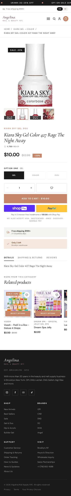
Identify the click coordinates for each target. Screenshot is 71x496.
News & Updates (11, 466)
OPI (39, 409)
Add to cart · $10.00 (35, 198)
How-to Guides (11, 462)
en (60, 9)
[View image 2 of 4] (22, 114)
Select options (18, 313)
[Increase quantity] (31, 187)
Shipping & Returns (30, 257)
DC (38, 423)
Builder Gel (9, 432)
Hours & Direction (45, 452)
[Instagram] (7, 392)
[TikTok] (32, 392)
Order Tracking (11, 457)
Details (9, 257)
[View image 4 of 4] (48, 114)
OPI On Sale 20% (52, 3)
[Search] (54, 18)
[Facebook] (15, 392)
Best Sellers (9, 414)
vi (65, 9)
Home (7, 29)
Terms (16, 489)
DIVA (39, 428)
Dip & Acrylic (10, 428)
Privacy (7, 489)
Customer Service (12, 448)
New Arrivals (9, 409)
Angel (40, 432)
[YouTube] (23, 392)
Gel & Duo (8, 423)
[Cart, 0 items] (65, 18)
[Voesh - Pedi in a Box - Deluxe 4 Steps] (18, 304)
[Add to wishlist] (51, 187)
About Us (8, 471)
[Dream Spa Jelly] (48, 304)
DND (39, 418)
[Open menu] (48, 19)
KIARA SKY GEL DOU (16, 128)
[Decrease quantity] (7, 187)
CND (39, 414)
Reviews (52, 257)
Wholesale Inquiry (45, 457)
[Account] (59, 18)
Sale (6, 418)
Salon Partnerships (46, 462)
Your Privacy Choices (31, 489)
